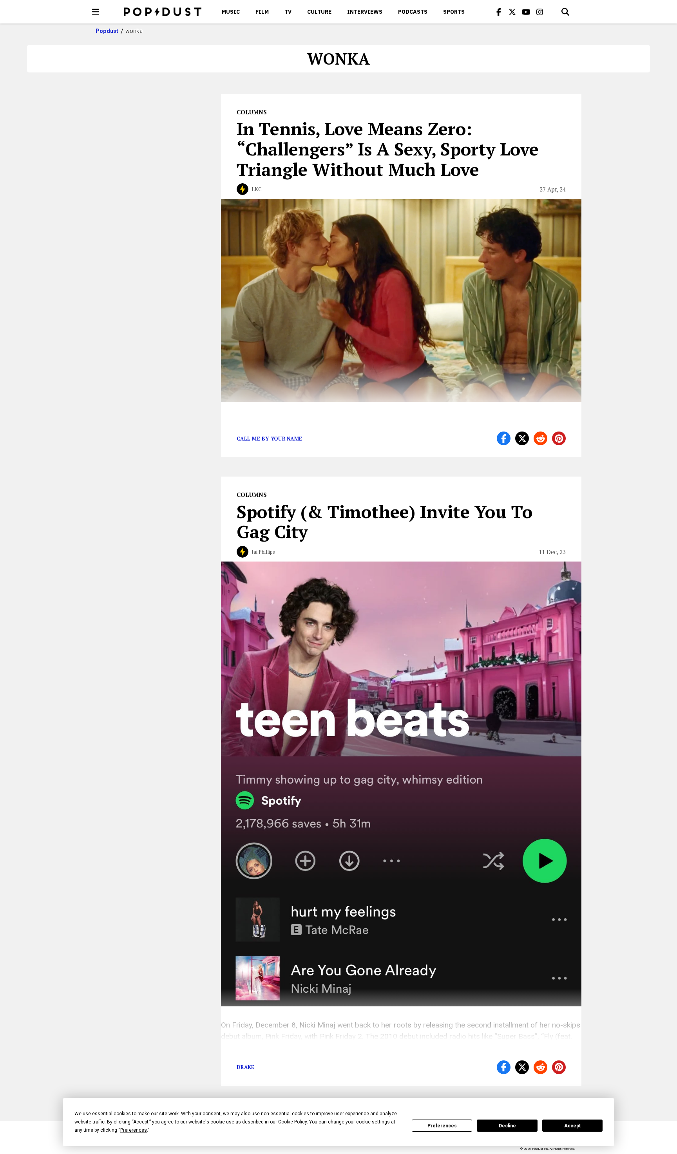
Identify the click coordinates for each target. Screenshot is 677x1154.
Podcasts (412, 11)
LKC (257, 189)
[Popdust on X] (512, 11)
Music (231, 11)
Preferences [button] (133, 1130)
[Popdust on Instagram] (540, 11)
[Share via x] (522, 438)
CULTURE (319, 11)
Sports (454, 11)
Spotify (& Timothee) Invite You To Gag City (384, 522)
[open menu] (95, 11)
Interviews (364, 11)
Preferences (442, 1126)
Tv (287, 11)
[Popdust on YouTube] (526, 11)
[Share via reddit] (540, 438)
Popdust (107, 31)
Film (262, 11)
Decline (507, 1126)
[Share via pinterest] (559, 438)
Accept (572, 1126)
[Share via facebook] (503, 438)
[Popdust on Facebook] (499, 11)
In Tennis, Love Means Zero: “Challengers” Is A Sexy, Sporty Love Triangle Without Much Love (388, 149)
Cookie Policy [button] (292, 1122)
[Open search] (565, 11)
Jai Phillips (263, 551)
